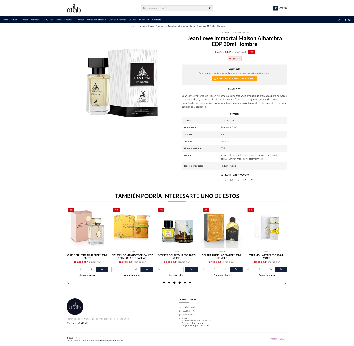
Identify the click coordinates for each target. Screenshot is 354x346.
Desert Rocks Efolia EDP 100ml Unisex (177, 256)
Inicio (131, 26)
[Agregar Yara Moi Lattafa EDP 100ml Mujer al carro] (281, 269)
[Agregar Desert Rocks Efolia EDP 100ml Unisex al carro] (191, 269)
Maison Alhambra (156, 26)
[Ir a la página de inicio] (74, 8)
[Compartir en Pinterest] (238, 180)
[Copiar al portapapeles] (251, 180)
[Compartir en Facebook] (218, 180)
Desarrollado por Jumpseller (109, 341)
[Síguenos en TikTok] (349, 19)
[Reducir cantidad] (69, 269)
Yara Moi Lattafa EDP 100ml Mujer (266, 256)
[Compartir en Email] (245, 180)
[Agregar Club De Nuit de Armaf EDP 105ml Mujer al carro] (102, 269)
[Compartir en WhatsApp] (231, 180)
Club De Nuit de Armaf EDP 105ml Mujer (87, 256)
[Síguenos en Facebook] (339, 19)
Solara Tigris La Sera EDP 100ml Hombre (222, 256)
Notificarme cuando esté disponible (236, 78)
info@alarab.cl (188, 307)
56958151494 (188, 314)
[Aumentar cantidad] (91, 269)
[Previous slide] (69, 282)
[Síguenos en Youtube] (344, 19)
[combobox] (177, 8)
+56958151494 (188, 311)
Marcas (141, 26)
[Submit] (210, 8)
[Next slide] (285, 282)
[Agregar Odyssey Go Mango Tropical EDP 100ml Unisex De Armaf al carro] (146, 269)
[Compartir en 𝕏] (224, 180)
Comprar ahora (87, 275)
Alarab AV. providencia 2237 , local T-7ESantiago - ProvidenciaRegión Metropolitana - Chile (197, 322)
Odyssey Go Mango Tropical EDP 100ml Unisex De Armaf (132, 256)
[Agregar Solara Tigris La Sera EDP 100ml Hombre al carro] (236, 269)
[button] (35, 19)
